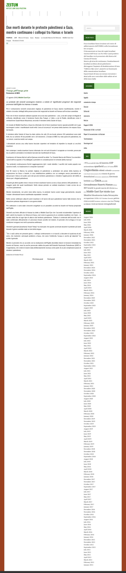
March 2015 (88, 560)
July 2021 (87, 371)
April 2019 (87, 439)
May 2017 (87, 497)
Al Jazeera (103, 163)
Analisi (43, 13)
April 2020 (87, 409)
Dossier (93, 13)
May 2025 (87, 255)
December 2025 (89, 237)
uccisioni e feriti (18, 41)
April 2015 (87, 557)
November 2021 (89, 361)
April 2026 (87, 227)
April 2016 (87, 529)
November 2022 (89, 330)
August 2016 (88, 519)
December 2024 (89, 268)
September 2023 (90, 305)
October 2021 (89, 363)
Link (100, 13)
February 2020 (89, 414)
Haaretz (101, 184)
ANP (15, 38)
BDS (116, 166)
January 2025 (88, 265)
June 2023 (87, 313)
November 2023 (89, 300)
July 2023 (87, 310)
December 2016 (89, 509)
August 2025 (88, 247)
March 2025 (88, 260)
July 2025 (87, 250)
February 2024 (89, 293)
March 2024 (88, 290)
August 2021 (88, 368)
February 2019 (89, 444)
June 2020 (87, 404)
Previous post (37, 259)
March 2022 (88, 351)
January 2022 (88, 356)
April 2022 (87, 348)
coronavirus (115, 170)
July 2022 (87, 341)
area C (106, 166)
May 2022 (87, 346)
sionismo (97, 201)
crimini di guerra (108, 173)
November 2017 (89, 482)
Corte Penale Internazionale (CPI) (92, 174)
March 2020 (88, 411)
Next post (51, 259)
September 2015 (90, 547)
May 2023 (87, 315)
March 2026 (88, 230)
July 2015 (87, 550)
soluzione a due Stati (107, 201)
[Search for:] (100, 28)
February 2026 (89, 232)
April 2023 (87, 318)
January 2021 (88, 386)
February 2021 (89, 383)
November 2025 (89, 240)
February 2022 (89, 353)
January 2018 (88, 477)
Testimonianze (88, 139)
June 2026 (87, 222)
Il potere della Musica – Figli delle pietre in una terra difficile (29, 18)
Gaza (31, 38)
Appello (86, 97)
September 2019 (90, 426)
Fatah (92, 181)
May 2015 (87, 555)
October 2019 (89, 424)
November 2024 (89, 270)
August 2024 (88, 278)
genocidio (104, 181)
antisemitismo (89, 166)
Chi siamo (17, 13)
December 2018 (89, 449)
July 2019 (87, 431)
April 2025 (87, 257)
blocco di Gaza (24, 38)
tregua (8, 41)
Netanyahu (113, 195)
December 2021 (89, 358)
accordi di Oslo (93, 163)
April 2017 (87, 499)
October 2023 (89, 303)
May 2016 (87, 527)
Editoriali (35, 13)
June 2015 (87, 552)
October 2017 (89, 484)
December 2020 (89, 388)
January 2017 (88, 507)
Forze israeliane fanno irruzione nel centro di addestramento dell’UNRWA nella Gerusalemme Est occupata (101, 46)
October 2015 (89, 545)
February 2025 (89, 262)
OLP (100, 198)
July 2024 (87, 280)
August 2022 (88, 338)
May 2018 (87, 467)
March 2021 (88, 381)
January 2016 (88, 537)
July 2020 (87, 401)
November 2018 (89, 451)
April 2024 (87, 288)
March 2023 (88, 320)
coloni (101, 170)
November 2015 (89, 542)
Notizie (26, 13)
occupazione (89, 198)
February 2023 (89, 323)
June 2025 (87, 252)
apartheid (98, 166)
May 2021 (87, 376)
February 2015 (89, 562)
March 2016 (88, 532)
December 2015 (89, 540)
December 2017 (89, 479)
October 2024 (89, 273)
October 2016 (89, 514)
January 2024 (88, 295)
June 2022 (87, 343)
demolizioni (89, 176)
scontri (91, 201)
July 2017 (87, 492)
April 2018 (87, 469)
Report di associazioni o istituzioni (94, 134)
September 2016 (90, 517)
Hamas (37, 38)
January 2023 (88, 325)
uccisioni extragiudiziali (106, 204)
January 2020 (88, 416)
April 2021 (87, 378)
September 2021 (90, 366)
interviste (87, 116)
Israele (90, 188)
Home (9, 13)
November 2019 (89, 421)
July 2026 (87, 220)
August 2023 (88, 308)
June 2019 (87, 434)
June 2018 (87, 464)
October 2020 (89, 393)
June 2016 (87, 524)
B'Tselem (111, 166)
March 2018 (88, 472)
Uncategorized (88, 143)
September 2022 (90, 336)
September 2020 (90, 396)
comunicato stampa (90, 102)
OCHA (96, 198)
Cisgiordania (91, 170)
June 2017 (87, 494)
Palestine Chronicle (107, 198)
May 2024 (87, 285)
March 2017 (88, 502)
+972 (86, 163)
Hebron (115, 185)
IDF (85, 188)
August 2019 (88, 429)
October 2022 (89, 333)
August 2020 (88, 399)
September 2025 (90, 245)
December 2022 (89, 328)
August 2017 (88, 489)
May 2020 (87, 406)
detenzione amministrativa (102, 177)
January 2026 (88, 235)
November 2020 (89, 391)
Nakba (105, 195)
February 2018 (89, 474)
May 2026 (87, 225)
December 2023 (89, 298)
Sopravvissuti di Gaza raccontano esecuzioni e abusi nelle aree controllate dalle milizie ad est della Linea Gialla (100, 76)
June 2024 (87, 283)
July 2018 (87, 461)
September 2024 (90, 275)
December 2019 (89, 419)
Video (86, 13)
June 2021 (87, 373)
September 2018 (90, 456)
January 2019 (88, 446)
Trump (116, 201)
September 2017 (90, 487)
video (85, 148)
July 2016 (87, 522)
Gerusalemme (90, 184)
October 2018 (89, 454)
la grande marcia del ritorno (51, 38)
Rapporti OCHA (54, 13)
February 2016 (89, 535)
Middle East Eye (68, 38)
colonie (108, 170)
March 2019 (88, 441)
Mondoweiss (97, 195)
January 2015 (88, 565)
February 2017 (89, 504)
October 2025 (89, 242)
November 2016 (89, 512)
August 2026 (88, 217)
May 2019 (87, 436)
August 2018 (88, 459)
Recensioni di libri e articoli (71, 13)
